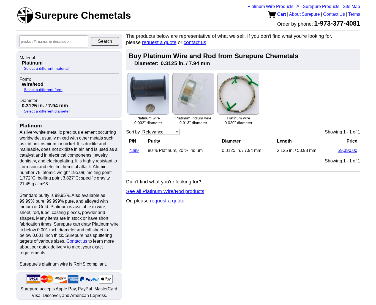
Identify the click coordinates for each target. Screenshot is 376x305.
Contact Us (334, 14)
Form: (25, 79)
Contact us (76, 241)
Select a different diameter (47, 111)
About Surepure (304, 14)
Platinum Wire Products (270, 6)
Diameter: (29, 100)
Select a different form (43, 89)
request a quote (159, 42)
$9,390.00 (347, 150)
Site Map (351, 6)
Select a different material (46, 68)
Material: (28, 58)
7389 (134, 150)
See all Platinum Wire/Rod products (165, 191)
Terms (354, 14)
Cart (281, 14)
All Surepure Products (317, 6)
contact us (195, 42)
